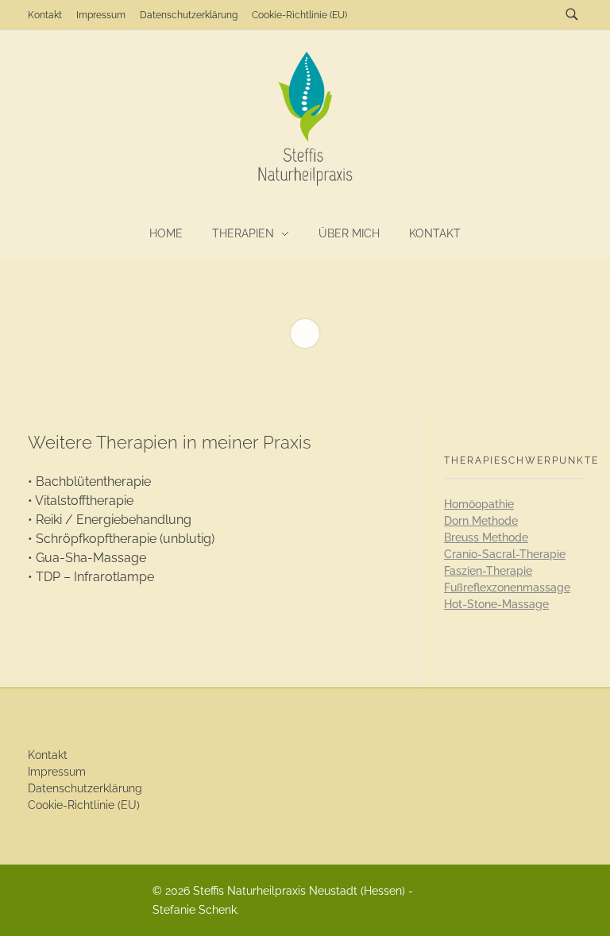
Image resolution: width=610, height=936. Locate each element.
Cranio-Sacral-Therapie (505, 554)
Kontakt (48, 755)
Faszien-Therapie (488, 570)
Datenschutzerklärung (85, 788)
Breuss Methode (486, 537)
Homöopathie (479, 504)
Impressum (57, 771)
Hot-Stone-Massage (496, 604)
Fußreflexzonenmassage (507, 587)
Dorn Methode (481, 520)
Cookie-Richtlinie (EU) (84, 805)
